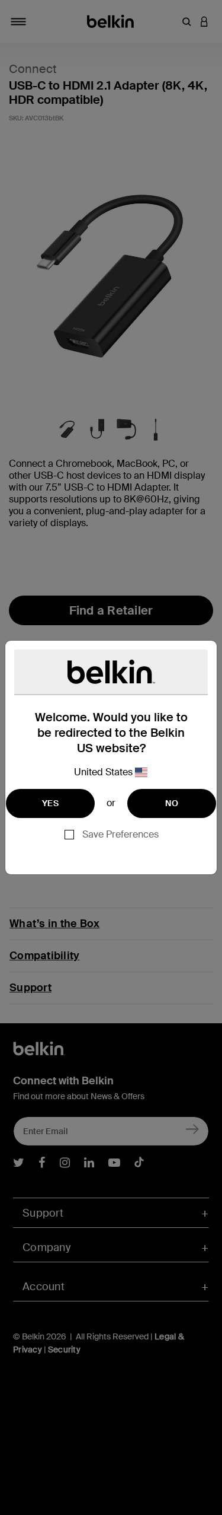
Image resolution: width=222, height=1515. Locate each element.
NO (171, 803)
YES (50, 803)
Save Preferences (120, 834)
